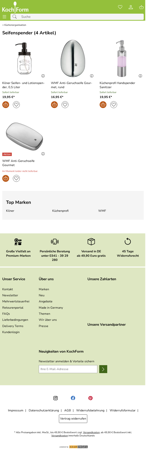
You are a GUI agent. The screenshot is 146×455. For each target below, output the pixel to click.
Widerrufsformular (123, 410)
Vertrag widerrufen (73, 419)
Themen (44, 314)
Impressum (15, 410)
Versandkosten (91, 432)
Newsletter (10, 295)
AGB (67, 410)
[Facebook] (73, 398)
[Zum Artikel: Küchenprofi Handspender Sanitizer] (122, 58)
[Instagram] (55, 398)
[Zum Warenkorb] (141, 7)
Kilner (10, 211)
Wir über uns (48, 320)
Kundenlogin (11, 332)
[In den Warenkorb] (5, 104)
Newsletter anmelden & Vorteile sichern (66, 361)
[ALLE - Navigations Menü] (4, 17)
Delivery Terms (12, 326)
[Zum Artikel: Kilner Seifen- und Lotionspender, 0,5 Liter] (24, 58)
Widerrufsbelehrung (90, 410)
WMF (102, 211)
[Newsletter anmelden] (103, 369)
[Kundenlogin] (131, 7)
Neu (41, 295)
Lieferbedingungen (15, 320)
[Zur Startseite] (15, 7)
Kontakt (7, 289)
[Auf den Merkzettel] (16, 104)
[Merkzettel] (120, 7)
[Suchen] (15, 17)
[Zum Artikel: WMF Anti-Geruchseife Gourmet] (24, 136)
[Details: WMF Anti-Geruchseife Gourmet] (7, 154)
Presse (43, 326)
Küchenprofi (60, 211)
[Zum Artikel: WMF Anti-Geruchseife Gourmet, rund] (73, 58)
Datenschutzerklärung (44, 410)
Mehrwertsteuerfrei (15, 301)
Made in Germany (51, 308)
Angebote (45, 301)
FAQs (6, 314)
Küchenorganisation (15, 25)
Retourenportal (12, 308)
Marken (44, 289)
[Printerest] (90, 398)
